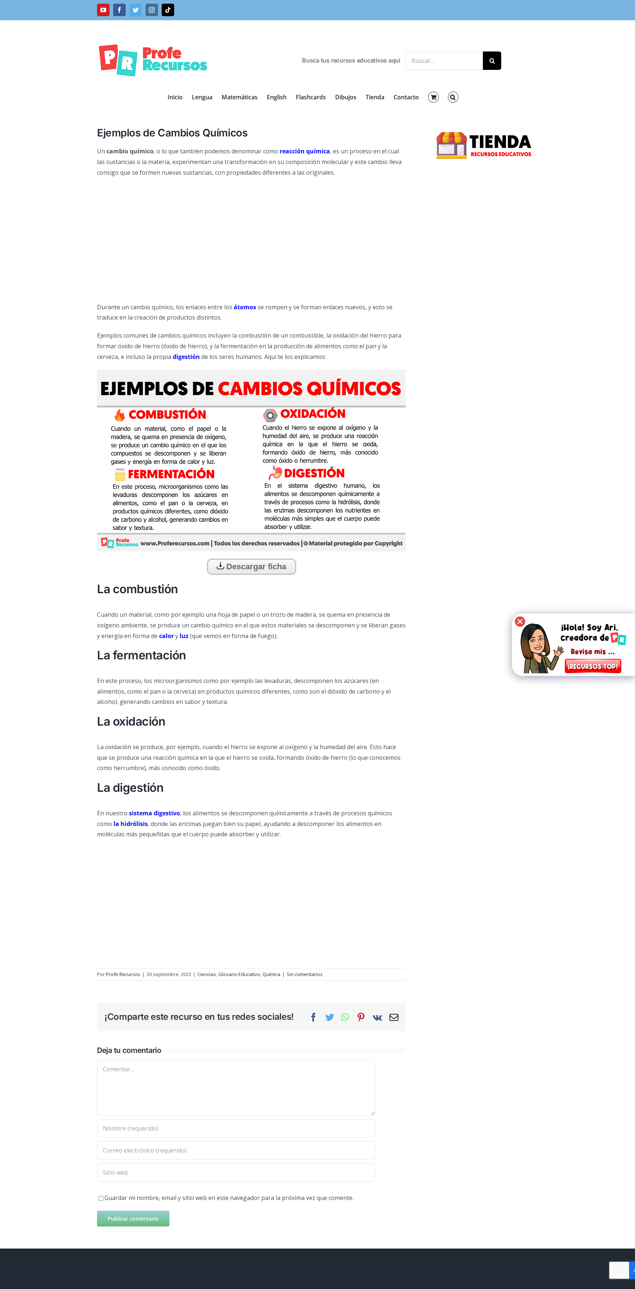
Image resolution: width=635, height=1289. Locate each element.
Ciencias (206, 974)
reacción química (305, 151)
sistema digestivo (154, 813)
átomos (245, 307)
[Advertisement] (251, 236)
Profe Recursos (123, 974)
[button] (453, 97)
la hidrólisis (131, 824)
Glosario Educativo (239, 974)
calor (166, 636)
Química (271, 974)
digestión (186, 357)
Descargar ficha (255, 566)
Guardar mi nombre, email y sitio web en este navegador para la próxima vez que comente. (229, 1198)
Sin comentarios (305, 974)
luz (184, 636)
